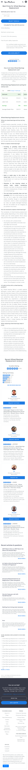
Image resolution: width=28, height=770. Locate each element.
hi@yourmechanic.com (19, 694)
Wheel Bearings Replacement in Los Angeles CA (14, 641)
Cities (7, 721)
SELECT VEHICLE (14, 21)
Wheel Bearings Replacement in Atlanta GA (13, 638)
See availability (14, 53)
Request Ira (14, 477)
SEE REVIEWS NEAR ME (14, 385)
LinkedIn (7, 748)
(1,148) (18, 61)
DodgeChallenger (15, 90)
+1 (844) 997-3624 (7, 694)
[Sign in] (26, 2)
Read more (21, 558)
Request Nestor (14, 439)
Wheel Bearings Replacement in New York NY (14, 659)
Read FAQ (14, 698)
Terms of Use (21, 723)
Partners (7, 731)
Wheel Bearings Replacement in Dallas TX (13, 649)
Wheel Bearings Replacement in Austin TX (13, 664)
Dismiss (6, 765)
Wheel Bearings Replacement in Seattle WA (13, 662)
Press (7, 715)
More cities (5, 669)
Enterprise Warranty (21, 715)
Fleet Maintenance (7, 717)
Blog (7, 734)
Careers (7, 719)
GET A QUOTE (14, 702)
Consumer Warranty (21, 713)
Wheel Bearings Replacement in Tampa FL (13, 653)
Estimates (7, 726)
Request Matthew (14, 403)
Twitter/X (7, 751)
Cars (7, 724)
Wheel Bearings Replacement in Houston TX (13, 651)
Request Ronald (14, 519)
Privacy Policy (21, 717)
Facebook (7, 746)
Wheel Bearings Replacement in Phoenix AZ (13, 643)
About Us (7, 713)
